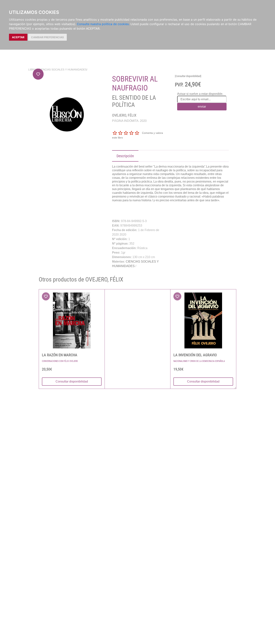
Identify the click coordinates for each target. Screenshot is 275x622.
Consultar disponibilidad (72, 381)
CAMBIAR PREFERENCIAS (47, 37)
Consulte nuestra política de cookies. (103, 24)
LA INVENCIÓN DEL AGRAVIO (195, 355)
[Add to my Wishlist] (38, 74)
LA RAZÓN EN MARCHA (59, 355)
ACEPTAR (18, 37)
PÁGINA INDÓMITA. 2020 (129, 120)
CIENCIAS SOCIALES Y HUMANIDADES (63, 69)
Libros (33, 69)
